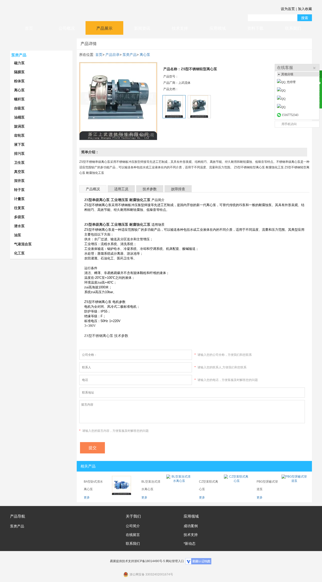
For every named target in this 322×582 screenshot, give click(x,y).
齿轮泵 (19, 135)
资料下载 (255, 28)
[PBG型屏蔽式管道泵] (294, 485)
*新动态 (189, 543)
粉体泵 (19, 81)
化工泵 (19, 253)
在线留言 (133, 535)
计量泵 (19, 199)
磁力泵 (19, 63)
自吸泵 (19, 108)
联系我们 (293, 28)
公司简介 (133, 526)
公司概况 (67, 28)
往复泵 (19, 208)
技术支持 (180, 28)
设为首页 (288, 9)
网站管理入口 (175, 561)
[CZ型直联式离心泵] (237, 485)
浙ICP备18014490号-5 (149, 561)
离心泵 (19, 90)
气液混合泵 (23, 244)
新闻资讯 (142, 28)
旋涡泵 (19, 126)
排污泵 (19, 153)
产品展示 (104, 28)
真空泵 (19, 172)
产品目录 (112, 55)
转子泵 (19, 190)
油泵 (17, 235)
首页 (29, 28)
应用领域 (218, 28)
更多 (87, 497)
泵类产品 (18, 55)
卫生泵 (19, 163)
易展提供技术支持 (122, 561)
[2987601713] (299, 107)
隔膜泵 (19, 72)
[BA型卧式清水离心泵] (122, 485)
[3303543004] (299, 90)
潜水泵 (19, 226)
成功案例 (191, 526)
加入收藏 (305, 9)
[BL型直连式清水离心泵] (179, 485)
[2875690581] (299, 99)
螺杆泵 (19, 99)
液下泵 (19, 144)
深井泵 (19, 181)
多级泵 (19, 217)
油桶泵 (19, 117)
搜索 (304, 18)
